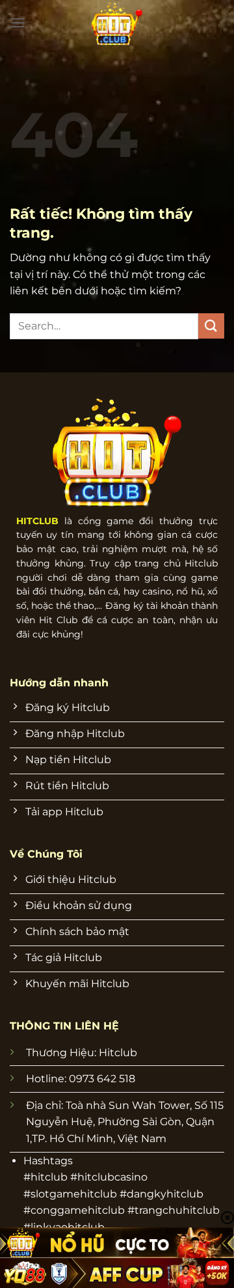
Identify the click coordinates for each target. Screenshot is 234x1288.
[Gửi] (211, 326)
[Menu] (17, 22)
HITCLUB (37, 521)
